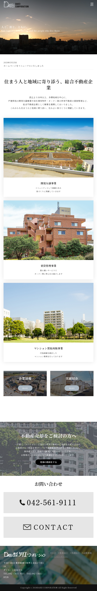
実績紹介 (75, 552)
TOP (54, 552)
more (25, 388)
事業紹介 (63, 552)
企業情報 (87, 552)
